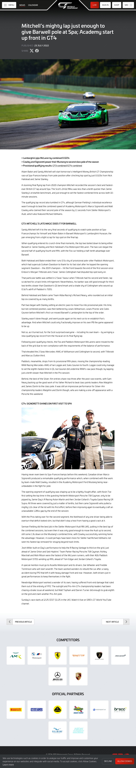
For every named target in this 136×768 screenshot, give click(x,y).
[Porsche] (78, 676)
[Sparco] (36, 710)
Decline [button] (108, 761)
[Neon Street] (78, 730)
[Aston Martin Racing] (16, 656)
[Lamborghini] (99, 656)
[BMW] (36, 656)
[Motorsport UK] (99, 710)
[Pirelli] (16, 710)
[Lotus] (57, 710)
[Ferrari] (57, 656)
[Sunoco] (78, 710)
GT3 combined (60, 165)
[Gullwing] (57, 730)
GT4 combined (75, 165)
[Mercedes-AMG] (57, 676)
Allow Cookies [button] (124, 761)
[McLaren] (120, 656)
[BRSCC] (120, 710)
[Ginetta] (78, 656)
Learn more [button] (8, 764)
